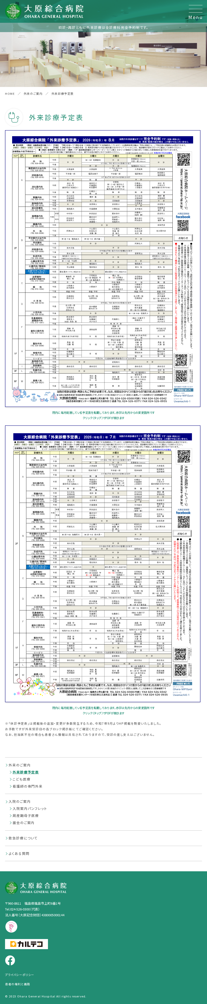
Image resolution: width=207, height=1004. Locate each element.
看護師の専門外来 (28, 786)
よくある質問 (19, 853)
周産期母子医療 (26, 815)
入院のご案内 (20, 801)
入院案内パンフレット (30, 808)
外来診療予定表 (26, 772)
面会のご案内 (24, 822)
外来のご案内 (20, 765)
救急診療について (23, 838)
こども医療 (21, 779)
